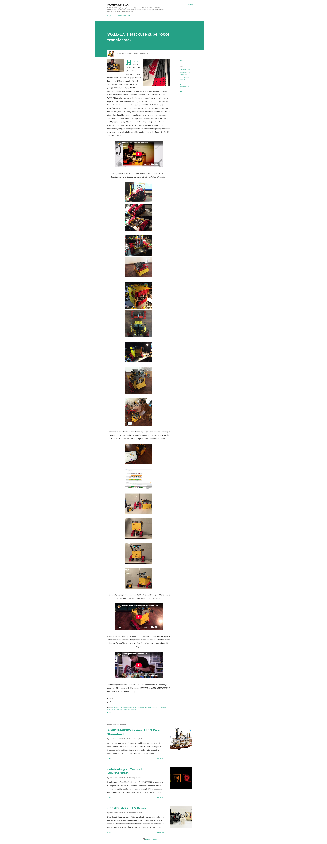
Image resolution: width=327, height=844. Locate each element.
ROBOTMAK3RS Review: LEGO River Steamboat (134, 732)
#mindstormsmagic (185, 72)
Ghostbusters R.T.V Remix (126, 808)
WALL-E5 (182, 91)
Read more (160, 758)
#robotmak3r (183, 74)
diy (180, 84)
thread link (183, 89)
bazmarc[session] (184, 77)
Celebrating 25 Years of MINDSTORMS (124, 771)
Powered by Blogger (151, 839)
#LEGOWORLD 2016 (185, 70)
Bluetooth (182, 79)
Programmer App (184, 86)
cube (181, 82)
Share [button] (182, 60)
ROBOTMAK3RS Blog (118, 4)
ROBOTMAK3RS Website (125, 16)
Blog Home (110, 16)
